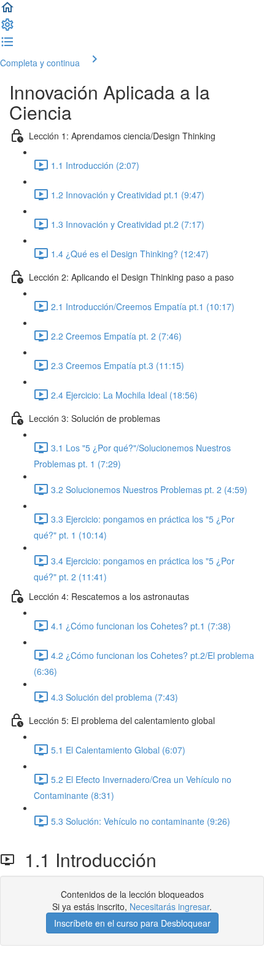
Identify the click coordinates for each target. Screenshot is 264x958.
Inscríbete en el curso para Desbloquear (132, 923)
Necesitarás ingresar (169, 906)
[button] (7, 11)
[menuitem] (7, 28)
